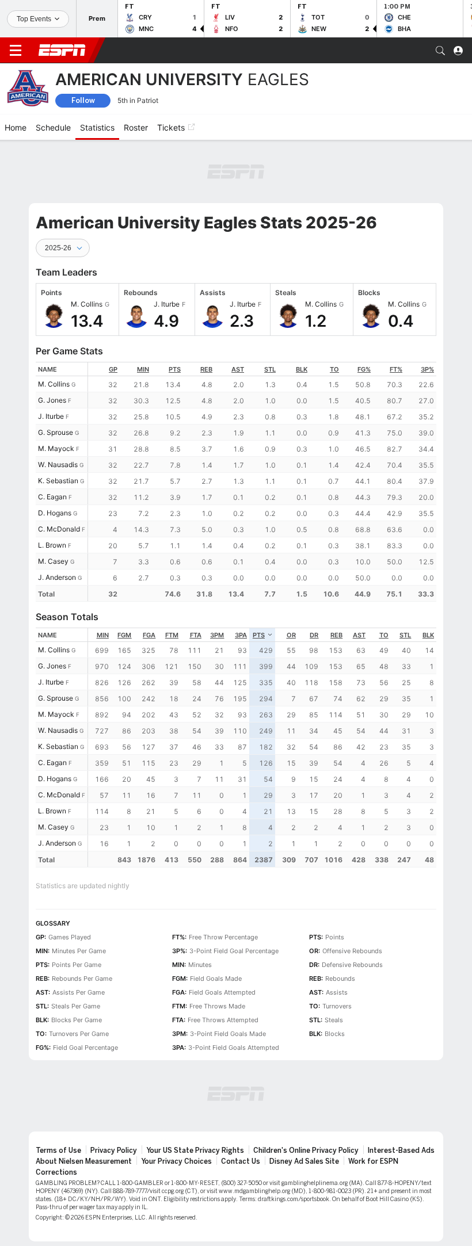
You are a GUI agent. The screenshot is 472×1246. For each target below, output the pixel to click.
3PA (241, 635)
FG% (364, 369)
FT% (396, 369)
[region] (262, 482)
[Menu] (15, 50)
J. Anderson (57, 577)
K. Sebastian (58, 480)
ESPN (62, 50)
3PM (217, 635)
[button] (440, 50)
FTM (171, 635)
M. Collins (54, 384)
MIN (143, 369)
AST (237, 369)
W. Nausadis (58, 464)
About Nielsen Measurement (84, 1161)
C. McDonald (59, 529)
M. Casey (53, 561)
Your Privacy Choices (176, 1161)
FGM (124, 635)
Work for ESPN (373, 1161)
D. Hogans (54, 513)
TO (334, 369)
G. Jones (52, 400)
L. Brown (52, 545)
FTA (195, 635)
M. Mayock (56, 448)
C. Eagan (52, 496)
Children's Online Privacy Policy (306, 1150)
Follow (83, 100)
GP (113, 369)
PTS (175, 369)
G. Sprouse (55, 432)
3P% (427, 369)
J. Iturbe (51, 416)
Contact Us (240, 1161)
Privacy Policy (113, 1150)
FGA (149, 635)
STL (270, 369)
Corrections (56, 1172)
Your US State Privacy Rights (195, 1150)
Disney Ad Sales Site (304, 1161)
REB (206, 369)
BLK (301, 369)
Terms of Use (58, 1150)
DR (314, 635)
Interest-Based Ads (401, 1150)
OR (291, 635)
